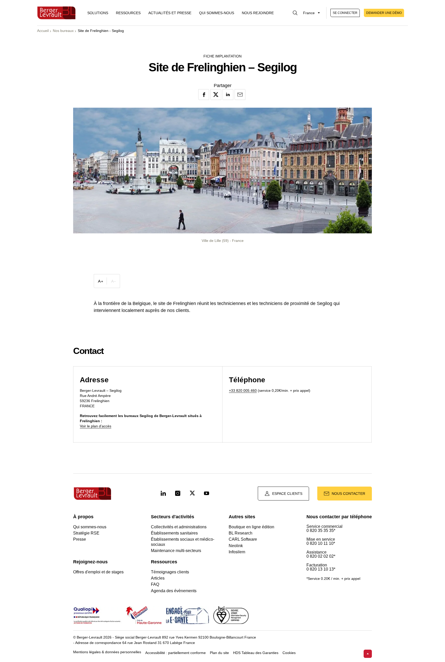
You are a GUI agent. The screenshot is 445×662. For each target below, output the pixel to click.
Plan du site (219, 653)
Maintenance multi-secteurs (176, 550)
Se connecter (345, 13)
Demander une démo (384, 13)
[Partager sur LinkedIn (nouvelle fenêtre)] (227, 94)
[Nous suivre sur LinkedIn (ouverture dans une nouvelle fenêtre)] (163, 493)
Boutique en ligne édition (251, 527)
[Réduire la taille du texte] (113, 281)
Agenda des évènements (173, 591)
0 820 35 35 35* (320, 531)
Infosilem (237, 552)
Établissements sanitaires (174, 533)
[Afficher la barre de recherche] (295, 12)
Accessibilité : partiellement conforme (175, 653)
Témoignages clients (170, 572)
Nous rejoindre (258, 13)
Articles (158, 578)
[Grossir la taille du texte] (100, 281)
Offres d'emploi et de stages (98, 572)
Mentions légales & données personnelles (107, 652)
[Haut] (368, 654)
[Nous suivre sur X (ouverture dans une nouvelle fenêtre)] (192, 493)
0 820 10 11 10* (320, 543)
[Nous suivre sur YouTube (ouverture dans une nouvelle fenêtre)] (206, 493)
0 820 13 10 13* (320, 569)
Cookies (289, 653)
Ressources (128, 13)
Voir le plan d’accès (95, 426)
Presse (79, 539)
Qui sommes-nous (216, 13)
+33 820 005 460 (243, 390)
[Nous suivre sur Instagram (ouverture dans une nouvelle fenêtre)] (178, 493)
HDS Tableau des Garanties (255, 653)
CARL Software (243, 539)
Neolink (236, 546)
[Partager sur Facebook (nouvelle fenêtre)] (203, 94)
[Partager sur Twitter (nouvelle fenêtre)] (215, 94)
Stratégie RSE (86, 533)
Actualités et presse (169, 13)
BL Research (240, 533)
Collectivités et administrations (179, 527)
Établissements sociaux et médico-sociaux (182, 541)
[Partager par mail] (240, 94)
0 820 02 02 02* (320, 556)
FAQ (155, 584)
